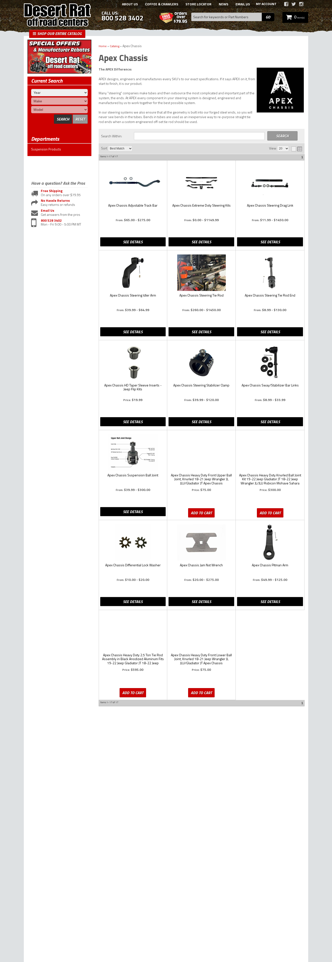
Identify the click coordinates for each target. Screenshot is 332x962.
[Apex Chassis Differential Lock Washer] (133, 542)
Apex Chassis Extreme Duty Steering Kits (201, 205)
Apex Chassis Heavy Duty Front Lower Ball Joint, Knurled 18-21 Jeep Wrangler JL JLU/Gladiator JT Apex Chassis (201, 659)
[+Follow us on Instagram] (301, 4)
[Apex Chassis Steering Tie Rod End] (270, 273)
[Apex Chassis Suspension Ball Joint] (133, 453)
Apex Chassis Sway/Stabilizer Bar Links (270, 385)
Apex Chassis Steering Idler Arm (133, 295)
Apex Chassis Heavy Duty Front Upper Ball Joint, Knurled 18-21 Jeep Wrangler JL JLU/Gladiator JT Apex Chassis (201, 479)
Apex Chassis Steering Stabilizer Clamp (201, 385)
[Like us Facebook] (286, 4)
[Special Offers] (59, 72)
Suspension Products (46, 149)
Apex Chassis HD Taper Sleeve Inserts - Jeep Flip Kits (133, 387)
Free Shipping (51, 191)
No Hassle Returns (55, 201)
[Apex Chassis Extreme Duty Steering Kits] (201, 183)
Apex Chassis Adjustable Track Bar (132, 205)
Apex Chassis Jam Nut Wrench (201, 565)
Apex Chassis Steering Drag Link (270, 205)
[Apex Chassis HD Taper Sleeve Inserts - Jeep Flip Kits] (133, 363)
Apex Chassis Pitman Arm (270, 565)
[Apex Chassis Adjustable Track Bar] (133, 183)
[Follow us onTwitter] (293, 4)
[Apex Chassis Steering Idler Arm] (133, 273)
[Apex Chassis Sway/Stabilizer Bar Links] (270, 363)
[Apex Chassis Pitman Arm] (270, 542)
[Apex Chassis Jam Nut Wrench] (201, 542)
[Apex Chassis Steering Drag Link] (270, 183)
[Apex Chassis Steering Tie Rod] (201, 273)
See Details (133, 242)
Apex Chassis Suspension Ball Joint (132, 475)
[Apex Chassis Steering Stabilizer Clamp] (201, 363)
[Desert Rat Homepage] (57, 15)
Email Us (47, 211)
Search (63, 119)
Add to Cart (201, 513)
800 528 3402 (51, 221)
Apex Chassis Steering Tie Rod (201, 295)
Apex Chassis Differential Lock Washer (133, 565)
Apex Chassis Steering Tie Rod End (270, 295)
